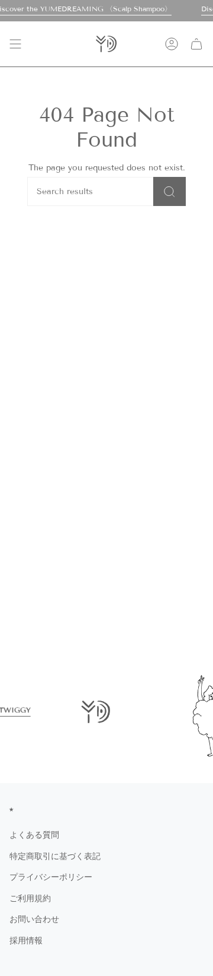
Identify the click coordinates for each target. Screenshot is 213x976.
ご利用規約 (30, 898)
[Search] (169, 191)
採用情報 (26, 941)
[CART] (196, 44)
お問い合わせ (34, 919)
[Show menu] (15, 44)
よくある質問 (34, 835)
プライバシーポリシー (50, 877)
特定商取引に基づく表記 (55, 856)
